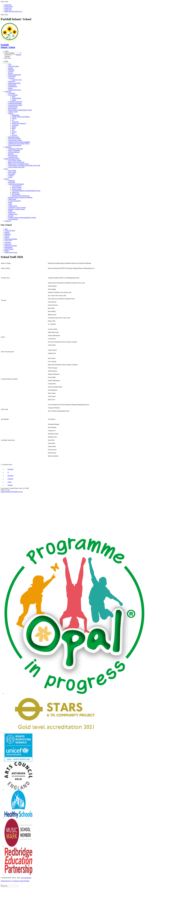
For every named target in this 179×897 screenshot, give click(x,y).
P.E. (13, 130)
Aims (9, 64)
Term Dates (11, 182)
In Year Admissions (14, 152)
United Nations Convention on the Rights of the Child (24, 165)
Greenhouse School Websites (20, 881)
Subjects (10, 113)
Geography (15, 125)
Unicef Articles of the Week (16, 167)
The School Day (17, 185)
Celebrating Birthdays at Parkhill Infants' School (26, 190)
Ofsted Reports (12, 86)
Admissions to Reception (15, 148)
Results (10, 88)
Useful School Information (16, 184)
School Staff (11, 76)
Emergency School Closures (16, 209)
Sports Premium (13, 106)
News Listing (12, 170)
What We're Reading (14, 138)
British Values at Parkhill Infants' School (20, 110)
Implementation (16, 98)
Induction (11, 153)
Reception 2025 (13, 155)
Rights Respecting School (12, 159)
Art (13, 120)
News (6, 169)
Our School (7, 63)
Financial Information (14, 74)
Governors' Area (17, 80)
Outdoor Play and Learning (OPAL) (19, 143)
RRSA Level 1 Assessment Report (18, 164)
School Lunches (16, 189)
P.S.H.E (14, 132)
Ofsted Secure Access (14, 90)
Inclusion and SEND (14, 83)
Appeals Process (13, 157)
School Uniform (16, 187)
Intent (13, 96)
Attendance (11, 180)
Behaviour (11, 69)
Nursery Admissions (14, 150)
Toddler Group (12, 206)
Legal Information (26, 878)
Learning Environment (15, 103)
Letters (10, 177)
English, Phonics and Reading (21, 116)
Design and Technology (19, 123)
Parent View (8, 8)
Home (6, 61)
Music (14, 128)
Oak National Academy (15, 140)
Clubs (10, 204)
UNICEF (11, 71)
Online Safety (12, 199)
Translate (18, 54)
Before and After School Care (13, 11)
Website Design (5, 881)
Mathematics (15, 115)
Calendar (11, 175)
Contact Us (7, 221)
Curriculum (7, 91)
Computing (15, 122)
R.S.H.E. (14, 135)
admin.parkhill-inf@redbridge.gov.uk (12, 491)
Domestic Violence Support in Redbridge (20, 197)
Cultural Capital (13, 111)
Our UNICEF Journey (14, 160)
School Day (11, 81)
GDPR (10, 211)
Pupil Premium (12, 108)
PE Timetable (16, 194)
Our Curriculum (13, 95)
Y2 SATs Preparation (14, 201)
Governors (11, 78)
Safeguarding (12, 85)
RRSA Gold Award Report (16, 162)
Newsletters (11, 174)
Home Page (7, 5)
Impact (14, 100)
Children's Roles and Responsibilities (19, 142)
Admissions (7, 147)
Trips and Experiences (14, 145)
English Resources (13, 137)
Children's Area (12, 214)
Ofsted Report (8, 6)
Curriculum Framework (15, 101)
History (14, 127)
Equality (10, 68)
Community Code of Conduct (17, 207)
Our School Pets (13, 219)
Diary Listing (12, 172)
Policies (10, 73)
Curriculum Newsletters (15, 105)
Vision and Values (13, 66)
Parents (6, 179)
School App (7, 10)
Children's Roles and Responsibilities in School (22, 217)
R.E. (13, 133)
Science (14, 118)
